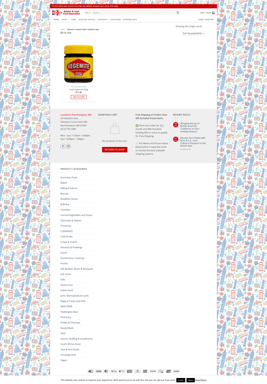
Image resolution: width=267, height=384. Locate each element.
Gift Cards (65, 274)
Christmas (65, 225)
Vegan (63, 360)
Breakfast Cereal (69, 198)
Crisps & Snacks (68, 241)
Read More (200, 380)
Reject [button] (190, 380)
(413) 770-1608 (68, 129)
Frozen (64, 263)
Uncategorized (68, 354)
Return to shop (115, 149)
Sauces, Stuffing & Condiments (76, 338)
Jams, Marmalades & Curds (74, 295)
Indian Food (66, 290)
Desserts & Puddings (71, 247)
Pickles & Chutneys (70, 322)
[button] (207, 13)
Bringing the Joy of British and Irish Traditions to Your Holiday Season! (189, 127)
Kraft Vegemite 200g (78, 89)
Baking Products (69, 188)
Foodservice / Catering (72, 258)
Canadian (65, 209)
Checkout (103, 19)
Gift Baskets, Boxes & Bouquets (76, 268)
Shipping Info (130, 19)
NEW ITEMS (66, 306)
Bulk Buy (64, 204)
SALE (62, 333)
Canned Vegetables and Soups (76, 215)
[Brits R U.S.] (66, 12)
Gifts (62, 279)
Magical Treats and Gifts (73, 301)
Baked (63, 182)
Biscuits (64, 193)
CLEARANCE (66, 231)
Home (56, 19)
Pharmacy (65, 317)
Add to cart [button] (79, 97)
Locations (115, 19)
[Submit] (177, 12)
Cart (73, 19)
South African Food (70, 344)
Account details (87, 19)
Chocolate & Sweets (70, 220)
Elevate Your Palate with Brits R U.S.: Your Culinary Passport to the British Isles (193, 142)
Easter (63, 252)
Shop (64, 19)
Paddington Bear (69, 311)
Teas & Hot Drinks (69, 349)
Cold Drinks (66, 236)
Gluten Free (66, 285)
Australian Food (68, 177)
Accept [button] (181, 380)
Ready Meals (67, 328)
